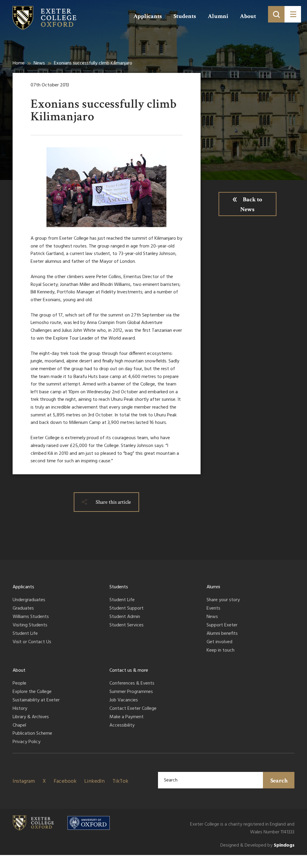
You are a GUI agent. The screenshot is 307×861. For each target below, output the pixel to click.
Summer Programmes (131, 692)
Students (185, 16)
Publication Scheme (32, 733)
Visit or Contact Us (32, 642)
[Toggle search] (276, 14)
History (20, 708)
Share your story (223, 600)
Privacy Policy (26, 742)
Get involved (219, 642)
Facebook (65, 781)
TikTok (120, 781)
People (19, 683)
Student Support (126, 608)
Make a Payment (126, 717)
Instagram (24, 781)
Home (19, 63)
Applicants (147, 16)
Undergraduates (29, 600)
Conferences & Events (131, 683)
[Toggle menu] (293, 14)
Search (279, 780)
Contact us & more (128, 670)
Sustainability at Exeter (36, 700)
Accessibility (122, 725)
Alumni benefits (222, 634)
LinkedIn (94, 781)
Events (213, 608)
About (248, 16)
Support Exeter (222, 625)
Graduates (23, 608)
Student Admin (124, 617)
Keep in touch (220, 650)
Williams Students (31, 617)
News (39, 63)
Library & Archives (31, 717)
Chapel (19, 725)
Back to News (251, 204)
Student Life (25, 634)
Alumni (218, 16)
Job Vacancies (123, 700)
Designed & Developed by (257, 845)
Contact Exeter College (132, 708)
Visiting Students (30, 625)
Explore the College (32, 692)
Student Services (126, 625)
